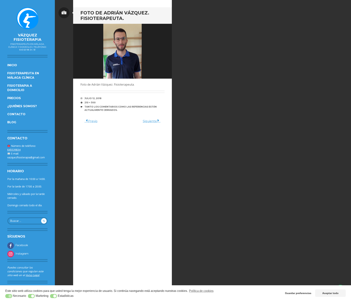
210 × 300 (90, 102)
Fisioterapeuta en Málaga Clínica (23, 75)
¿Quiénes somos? (22, 106)
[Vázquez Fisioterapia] (27, 18)
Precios (14, 98)
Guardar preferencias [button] (298, 293)
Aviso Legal (32, 275)
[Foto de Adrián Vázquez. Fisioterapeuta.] (122, 51)
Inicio (12, 65)
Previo (92, 121)
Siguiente (150, 121)
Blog (11, 122)
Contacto (16, 114)
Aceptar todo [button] (330, 293)
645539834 (13, 149)
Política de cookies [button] (201, 290)
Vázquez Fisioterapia (27, 37)
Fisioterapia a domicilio (19, 88)
